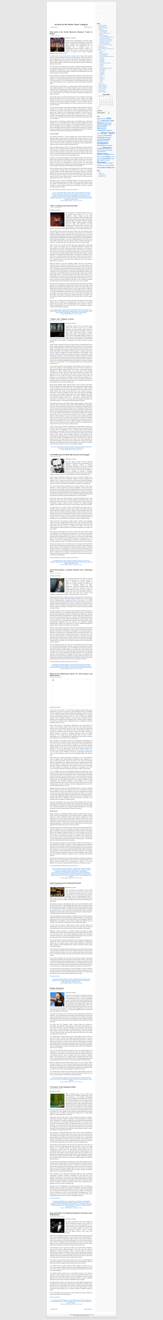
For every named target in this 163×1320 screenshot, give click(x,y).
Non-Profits (102, 70)
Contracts (102, 57)
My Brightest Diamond (67, 1079)
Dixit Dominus (76, 870)
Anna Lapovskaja (69, 1201)
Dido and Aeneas (67, 870)
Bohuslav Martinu (64, 664)
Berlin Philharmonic (67, 868)
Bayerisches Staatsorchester (104, 125)
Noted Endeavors (102, 85)
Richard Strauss (74, 199)
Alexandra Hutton (57, 310)
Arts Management (103, 55)
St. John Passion (64, 875)
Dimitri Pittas (74, 310)
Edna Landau (106, 139)
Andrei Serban (57, 447)
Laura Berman (57, 1079)
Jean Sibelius (73, 1300)
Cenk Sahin (75, 194)
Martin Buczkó (65, 311)
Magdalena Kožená (66, 871)
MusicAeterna (83, 871)
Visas (101, 82)
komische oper (70, 198)
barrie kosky (60, 194)
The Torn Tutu (102, 89)
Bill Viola (63, 447)
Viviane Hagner (71, 1302)
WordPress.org (102, 176)
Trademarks (102, 78)
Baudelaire (57, 664)
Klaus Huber (61, 980)
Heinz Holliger (73, 979)
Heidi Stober (86, 310)
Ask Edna (101, 29)
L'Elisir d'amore (58, 311)
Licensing (102, 66)
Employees (102, 60)
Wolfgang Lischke (76, 981)
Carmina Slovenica (74, 1078)
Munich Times (102, 84)
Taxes (101, 76)
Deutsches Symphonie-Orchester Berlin (60, 562)
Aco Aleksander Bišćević (61, 192)
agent (98, 118)
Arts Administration (104, 30)
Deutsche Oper (66, 310)
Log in (100, 172)
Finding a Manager (104, 35)
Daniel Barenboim (63, 1202)
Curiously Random (103, 47)
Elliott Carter (66, 979)
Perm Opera (72, 872)
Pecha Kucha (77, 1079)
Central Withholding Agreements (107, 56)
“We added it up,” (63, 1009)
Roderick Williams (65, 874)
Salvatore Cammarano (76, 1205)
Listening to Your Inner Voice (106, 39)
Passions (52, 352)
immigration (101, 145)
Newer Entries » (88, 27)
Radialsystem (84, 1079)
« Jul (98, 108)
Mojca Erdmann (79, 198)
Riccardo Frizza (80, 448)
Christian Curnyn (83, 194)
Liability (101, 65)
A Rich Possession (103, 25)
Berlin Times (68, 200)
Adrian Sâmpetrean (60, 1201)
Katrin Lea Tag (62, 198)
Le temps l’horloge (81, 666)
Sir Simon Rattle (85, 874)
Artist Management (104, 53)
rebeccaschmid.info (73, 189)
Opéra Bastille (70, 447)
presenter (106, 159)
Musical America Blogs (81, 10)
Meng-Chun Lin (81, 1300)
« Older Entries (54, 27)
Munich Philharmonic (102, 150)
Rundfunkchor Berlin (75, 874)
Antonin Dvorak (58, 1300)
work (113, 167)
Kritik (106, 145)
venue (111, 165)
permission (100, 158)
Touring (101, 77)
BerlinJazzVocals (58, 1078)
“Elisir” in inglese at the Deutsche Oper (64, 206)
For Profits (102, 61)
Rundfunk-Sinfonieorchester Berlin (83, 667)
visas (108, 167)
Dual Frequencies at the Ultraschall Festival (65, 883)
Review (101, 162)
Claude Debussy (74, 664)
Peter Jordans (65, 448)
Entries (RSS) (76, 1315)
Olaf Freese (82, 1204)
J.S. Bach (82, 870)
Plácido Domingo (55, 1205)
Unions (101, 80)
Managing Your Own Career (106, 40)
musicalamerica (83, 562)
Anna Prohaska (58, 868)
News (107, 156)
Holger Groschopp (82, 979)
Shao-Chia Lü (76, 1301)
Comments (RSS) (85, 1315)
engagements (100, 140)
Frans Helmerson (82, 195)
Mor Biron (85, 198)
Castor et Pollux (67, 194)
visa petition (101, 167)
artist (108, 118)
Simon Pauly (75, 312)
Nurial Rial (66, 872)
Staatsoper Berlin (86, 1205)
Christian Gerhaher (86, 868)
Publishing (102, 73)
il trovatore (83, 1202)
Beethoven (109, 130)
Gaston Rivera (76, 1202)
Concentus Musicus (58, 870)
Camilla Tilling (76, 868)
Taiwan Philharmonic (86, 1301)
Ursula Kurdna (69, 1206)
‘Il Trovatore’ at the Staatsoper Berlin (63, 1087)
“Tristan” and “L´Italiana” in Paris (62, 319)
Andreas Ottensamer (81, 192)
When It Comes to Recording (106, 44)
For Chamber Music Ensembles (106, 36)
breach (99, 133)
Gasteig (106, 140)
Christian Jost (65, 1300)
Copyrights (102, 59)
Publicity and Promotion (105, 42)
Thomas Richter (82, 312)
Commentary (107, 135)
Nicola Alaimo (84, 311)
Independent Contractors (105, 62)
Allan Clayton (71, 192)
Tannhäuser (69, 239)
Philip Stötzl (89, 1204)
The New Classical (103, 87)
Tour (107, 163)
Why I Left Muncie (103, 91)
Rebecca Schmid (69, 667)
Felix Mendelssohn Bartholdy (69, 195)
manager (100, 148)
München (102, 153)
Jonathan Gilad (54, 198)
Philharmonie (86, 872)
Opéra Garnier (78, 447)
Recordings (102, 74)
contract (100, 137)
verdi (75, 1206)
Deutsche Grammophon (78, 600)
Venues (101, 81)
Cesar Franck (86, 560)
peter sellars (72, 448)
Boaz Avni (66, 1078)
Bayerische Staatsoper (101, 129)
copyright (99, 139)
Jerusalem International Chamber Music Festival (71, 56)
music (111, 150)
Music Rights (102, 69)
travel (111, 163)
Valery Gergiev (105, 165)
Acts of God (102, 51)
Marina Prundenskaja (62, 1204)
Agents (101, 52)
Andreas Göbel (59, 979)
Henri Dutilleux (55, 666)
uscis (99, 165)
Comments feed (102, 175)
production (85, 138)
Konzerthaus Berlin (65, 666)
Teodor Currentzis (74, 875)
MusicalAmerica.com (75, 311)
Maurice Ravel (74, 562)
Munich (107, 147)
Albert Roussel (59, 560)
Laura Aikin (73, 666)
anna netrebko (78, 1201)
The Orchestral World (104, 43)
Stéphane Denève (73, 563)
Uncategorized (102, 90)
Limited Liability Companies (106, 68)
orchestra (112, 156)
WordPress (91, 1314)
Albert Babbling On (103, 26)
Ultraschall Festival (66, 981)
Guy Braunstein (62, 196)
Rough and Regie (103, 86)
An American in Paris (103, 27)
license (110, 145)
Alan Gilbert (103, 118)
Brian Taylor (108, 132)
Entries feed (101, 173)
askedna (99, 121)
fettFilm (70, 1202)
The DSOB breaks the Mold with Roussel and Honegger (70, 455)
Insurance (102, 64)
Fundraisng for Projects (105, 38)
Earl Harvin (82, 1078)
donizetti (80, 310)
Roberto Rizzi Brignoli (65, 312)
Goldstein (102, 142)
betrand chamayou (77, 560)
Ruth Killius (77, 980)
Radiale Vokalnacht (57, 988)
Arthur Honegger (67, 560)
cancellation (99, 135)
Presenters (102, 72)
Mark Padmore (75, 871)
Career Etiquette (103, 31)
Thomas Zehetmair (85, 980)
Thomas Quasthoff (84, 875)
